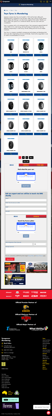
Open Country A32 (11, 130)
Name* (7, 198)
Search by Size (46, 341)
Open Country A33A (26, 130)
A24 (11, 52)
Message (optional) (9, 246)
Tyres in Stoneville (5, 381)
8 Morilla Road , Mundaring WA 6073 (9, 346)
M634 (11, 91)
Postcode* (7, 211)
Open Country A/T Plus (26, 111)
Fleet (44, 365)
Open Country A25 (41, 111)
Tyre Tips (44, 346)
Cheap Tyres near (5, 387)
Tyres (44, 338)
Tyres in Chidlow (5, 376)
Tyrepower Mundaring (27, 4)
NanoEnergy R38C (26, 91)
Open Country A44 (11, 150)
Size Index (4, 374)
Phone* (12, 202)
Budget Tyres (4, 386)
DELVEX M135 (26, 52)
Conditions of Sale (17, 413)
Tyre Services (45, 357)
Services (45, 353)
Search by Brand (46, 343)
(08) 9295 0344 (8, 350)
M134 (41, 52)
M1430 (26, 71)
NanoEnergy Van (41, 91)
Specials (45, 360)
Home (6, 10)
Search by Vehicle (46, 340)
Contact (45, 362)
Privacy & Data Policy (9, 413)
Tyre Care (45, 345)
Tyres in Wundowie (6, 382)
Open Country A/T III (11, 111)
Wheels (45, 348)
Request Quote (10, 259)
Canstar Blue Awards (6, 384)
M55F (41, 71)
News (44, 367)
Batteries (44, 355)
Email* (6, 207)
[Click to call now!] (41, 1)
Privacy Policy (31, 255)
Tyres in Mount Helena (6, 377)
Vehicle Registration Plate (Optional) (13, 242)
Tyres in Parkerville (6, 379)
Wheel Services (46, 358)
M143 (11, 71)
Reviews (45, 369)
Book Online (46, 363)
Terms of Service (39, 255)
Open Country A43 (41, 130)
